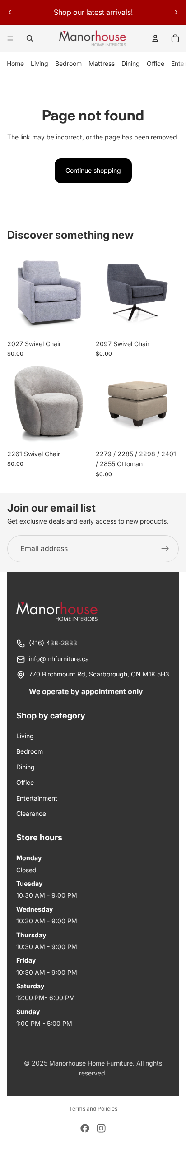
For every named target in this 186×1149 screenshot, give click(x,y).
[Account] (155, 38)
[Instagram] (101, 1128)
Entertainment (36, 798)
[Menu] (10, 38)
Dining (130, 63)
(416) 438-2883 (53, 643)
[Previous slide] (10, 12)
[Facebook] (84, 1128)
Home (15, 63)
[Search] (30, 38)
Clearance (31, 813)
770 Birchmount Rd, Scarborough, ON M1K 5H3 (99, 674)
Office (155, 63)
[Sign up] (165, 548)
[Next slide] (176, 12)
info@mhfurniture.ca (59, 659)
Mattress (101, 63)
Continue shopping (93, 170)
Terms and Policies (93, 1108)
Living (39, 63)
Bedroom (68, 63)
